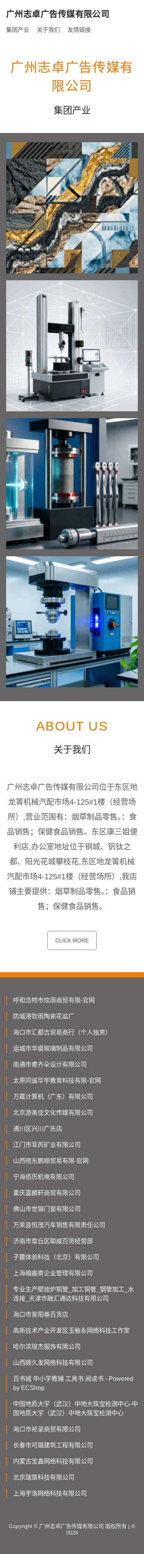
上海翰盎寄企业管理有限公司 (53, 1273)
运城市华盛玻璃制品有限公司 (53, 1048)
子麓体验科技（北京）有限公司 (56, 1257)
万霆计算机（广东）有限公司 (53, 1096)
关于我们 (48, 29)
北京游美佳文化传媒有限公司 (53, 1112)
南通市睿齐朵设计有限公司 (50, 1064)
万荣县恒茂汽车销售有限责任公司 (59, 1225)
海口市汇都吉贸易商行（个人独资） (62, 1032)
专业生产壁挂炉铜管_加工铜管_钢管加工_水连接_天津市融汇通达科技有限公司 (73, 1294)
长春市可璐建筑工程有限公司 (53, 1445)
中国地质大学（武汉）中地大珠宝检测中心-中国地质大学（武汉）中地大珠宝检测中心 (75, 1408)
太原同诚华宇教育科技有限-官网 (57, 1080)
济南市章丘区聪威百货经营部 (53, 1241)
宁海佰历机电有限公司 (43, 1177)
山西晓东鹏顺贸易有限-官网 (51, 1161)
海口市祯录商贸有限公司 (47, 1429)
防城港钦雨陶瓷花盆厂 (43, 1016)
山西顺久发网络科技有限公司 (53, 1362)
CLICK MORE (72, 940)
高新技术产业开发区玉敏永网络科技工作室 (71, 1330)
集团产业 (17, 29)
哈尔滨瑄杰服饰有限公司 (47, 1346)
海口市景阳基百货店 (40, 1314)
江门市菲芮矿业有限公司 (47, 1145)
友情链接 (79, 29)
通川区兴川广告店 (37, 1128)
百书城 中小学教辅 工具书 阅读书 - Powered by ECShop (73, 1383)
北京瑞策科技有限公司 (43, 1477)
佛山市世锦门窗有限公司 (47, 1209)
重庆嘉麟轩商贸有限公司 (47, 1193)
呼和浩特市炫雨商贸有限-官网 (54, 1000)
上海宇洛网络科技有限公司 (50, 1493)
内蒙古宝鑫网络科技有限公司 (53, 1461)
